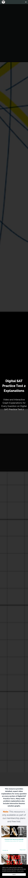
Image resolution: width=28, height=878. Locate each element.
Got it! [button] (14, 874)
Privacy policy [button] (20, 871)
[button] (26, 2)
